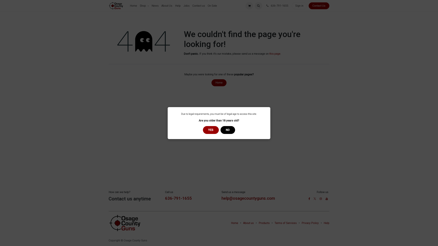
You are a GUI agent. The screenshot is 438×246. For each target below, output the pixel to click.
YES (211, 130)
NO (228, 130)
